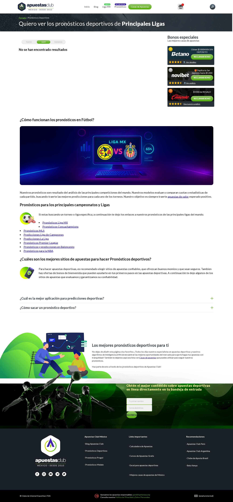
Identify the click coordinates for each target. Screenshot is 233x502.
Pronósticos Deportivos (96, 450)
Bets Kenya (192, 465)
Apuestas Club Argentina (198, 451)
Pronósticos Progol (94, 457)
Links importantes (138, 436)
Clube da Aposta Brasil (197, 458)
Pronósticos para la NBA (38, 250)
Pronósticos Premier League (41, 242)
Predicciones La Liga (36, 238)
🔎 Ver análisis (189, 83)
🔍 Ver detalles (189, 62)
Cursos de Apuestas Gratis (142, 456)
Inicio (87, 6)
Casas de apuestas (147, 357)
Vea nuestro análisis (191, 104)
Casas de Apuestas (140, 6)
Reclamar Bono (202, 57)
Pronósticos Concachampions (60, 226)
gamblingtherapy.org (141, 495)
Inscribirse (131, 414)
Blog (96, 6)
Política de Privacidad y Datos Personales (132, 497)
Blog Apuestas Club (94, 443)
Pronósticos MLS (34, 230)
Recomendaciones (195, 436)
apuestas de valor (178, 196)
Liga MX (106, 6)
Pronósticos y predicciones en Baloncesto (49, 246)
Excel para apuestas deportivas (144, 465)
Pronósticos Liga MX (55, 222)
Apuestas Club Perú (196, 444)
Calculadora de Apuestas (141, 446)
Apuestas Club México (96, 436)
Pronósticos (120, 6)
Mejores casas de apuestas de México (147, 475)
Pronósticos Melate (94, 464)
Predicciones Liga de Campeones (44, 234)
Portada (22, 18)
